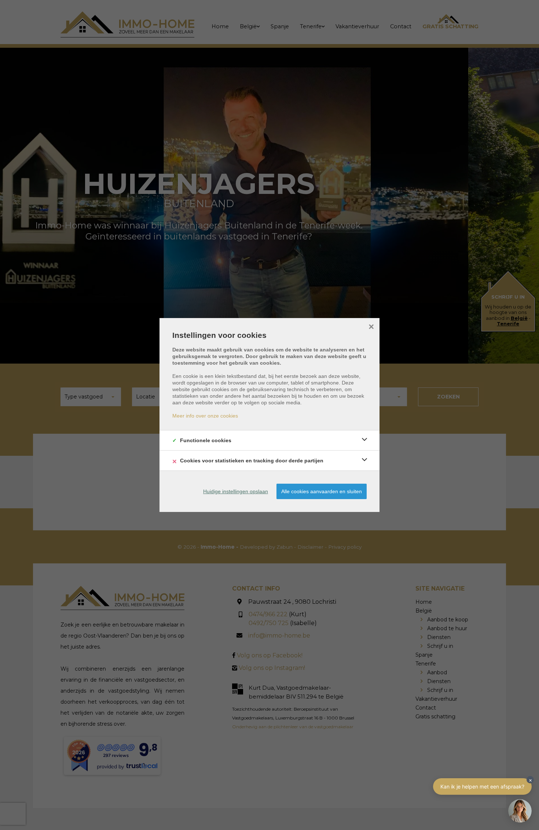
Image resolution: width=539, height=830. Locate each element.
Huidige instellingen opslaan (235, 491)
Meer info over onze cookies (205, 416)
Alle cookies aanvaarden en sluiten (321, 491)
